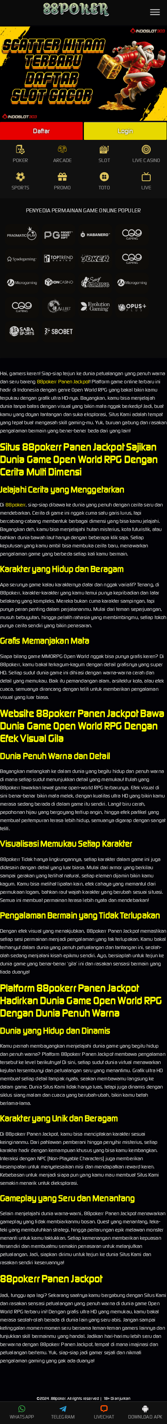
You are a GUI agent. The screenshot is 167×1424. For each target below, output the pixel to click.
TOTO (104, 187)
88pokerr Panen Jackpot (63, 381)
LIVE (146, 187)
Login (125, 131)
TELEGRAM (63, 1417)
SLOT (104, 160)
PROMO (62, 187)
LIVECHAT (104, 1417)
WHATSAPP (22, 1417)
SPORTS (20, 187)
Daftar (41, 131)
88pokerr (15, 504)
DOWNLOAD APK (145, 1417)
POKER (20, 160)
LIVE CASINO (146, 160)
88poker (58, 1398)
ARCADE (62, 160)
